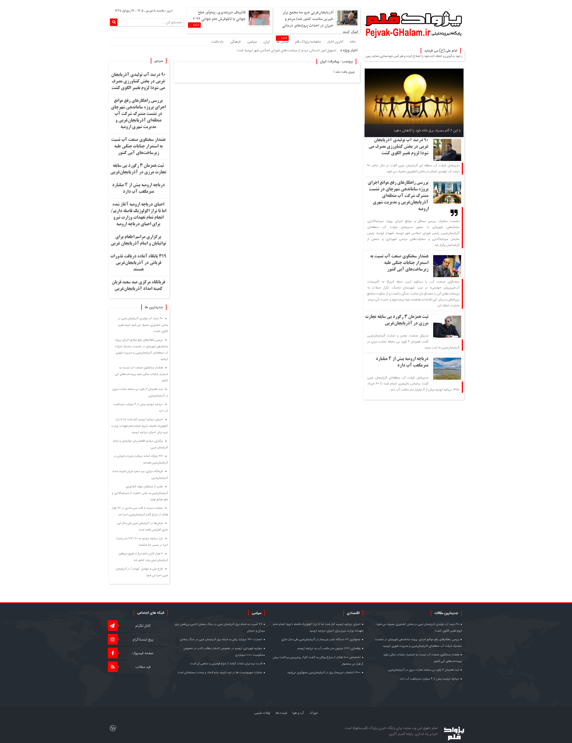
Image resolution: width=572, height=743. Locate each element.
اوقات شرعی (262, 713)
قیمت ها (281, 713)
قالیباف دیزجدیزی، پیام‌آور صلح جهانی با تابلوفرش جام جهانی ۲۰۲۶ (219, 15)
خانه (353, 42)
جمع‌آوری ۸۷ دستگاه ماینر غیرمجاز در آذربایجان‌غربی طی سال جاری (320, 639)
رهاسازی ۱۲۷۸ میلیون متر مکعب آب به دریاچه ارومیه (328, 648)
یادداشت (217, 42)
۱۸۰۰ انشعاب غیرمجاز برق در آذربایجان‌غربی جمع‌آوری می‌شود (323, 672)
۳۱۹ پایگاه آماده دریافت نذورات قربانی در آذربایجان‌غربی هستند (138, 263)
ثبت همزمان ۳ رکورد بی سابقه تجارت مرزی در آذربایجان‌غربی (423, 670)
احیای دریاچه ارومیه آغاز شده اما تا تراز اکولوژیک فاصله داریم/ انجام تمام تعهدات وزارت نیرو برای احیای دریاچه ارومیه (139, 426)
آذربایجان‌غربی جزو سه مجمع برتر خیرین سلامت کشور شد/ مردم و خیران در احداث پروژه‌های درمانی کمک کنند (320, 22)
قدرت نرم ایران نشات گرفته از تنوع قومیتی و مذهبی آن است (226, 663)
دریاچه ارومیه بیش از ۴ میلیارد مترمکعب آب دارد (429, 679)
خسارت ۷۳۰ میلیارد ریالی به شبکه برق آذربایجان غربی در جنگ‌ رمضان (221, 639)
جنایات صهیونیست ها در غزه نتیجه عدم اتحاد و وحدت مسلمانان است (220, 672)
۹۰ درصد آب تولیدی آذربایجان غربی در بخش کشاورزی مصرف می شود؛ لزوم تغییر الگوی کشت (398, 147)
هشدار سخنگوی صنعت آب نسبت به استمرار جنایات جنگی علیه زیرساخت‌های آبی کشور (399, 263)
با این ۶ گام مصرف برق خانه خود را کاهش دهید (427, 131)
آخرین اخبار (335, 42)
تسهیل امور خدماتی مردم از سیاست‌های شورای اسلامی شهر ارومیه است (286, 50)
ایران (266, 42)
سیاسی (252, 42)
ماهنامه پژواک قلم (308, 42)
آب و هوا (298, 713)
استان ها (282, 42)
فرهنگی (235, 42)
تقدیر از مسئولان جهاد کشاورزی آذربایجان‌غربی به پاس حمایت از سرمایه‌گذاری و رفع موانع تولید (140, 493)
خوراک (313, 713)
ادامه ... (194, 25)
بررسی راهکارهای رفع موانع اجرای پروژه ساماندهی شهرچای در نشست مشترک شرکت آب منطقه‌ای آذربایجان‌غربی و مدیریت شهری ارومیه (398, 196)
